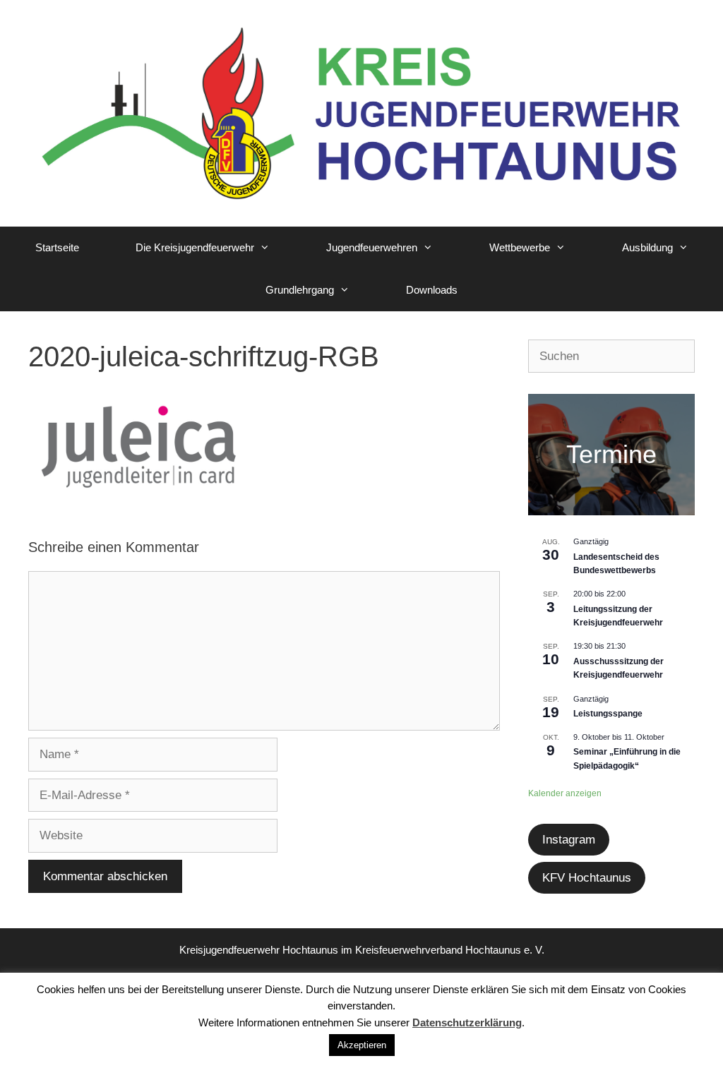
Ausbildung (647, 247)
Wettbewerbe (519, 247)
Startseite (57, 247)
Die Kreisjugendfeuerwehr (195, 247)
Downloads (432, 290)
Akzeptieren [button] (361, 1045)
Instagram (568, 839)
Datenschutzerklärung (467, 1022)
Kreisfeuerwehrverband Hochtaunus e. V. (449, 950)
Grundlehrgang (299, 290)
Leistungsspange (608, 714)
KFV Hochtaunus (586, 877)
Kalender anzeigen (565, 793)
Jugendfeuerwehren (371, 247)
